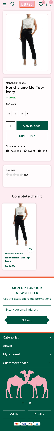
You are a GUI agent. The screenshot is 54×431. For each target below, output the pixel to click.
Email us (39, 414)
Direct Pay (27, 136)
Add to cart (32, 126)
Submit (27, 320)
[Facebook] (23, 403)
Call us (14, 414)
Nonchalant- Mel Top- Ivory (18, 259)
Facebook (15, 150)
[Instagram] (30, 403)
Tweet (31, 150)
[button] (4, 4)
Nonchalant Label (16, 82)
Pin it (44, 150)
